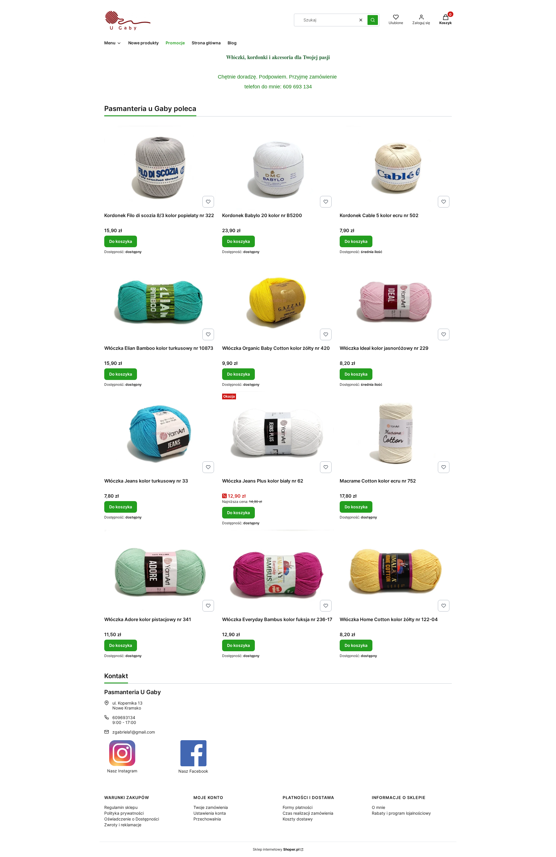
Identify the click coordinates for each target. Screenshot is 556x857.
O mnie (378, 807)
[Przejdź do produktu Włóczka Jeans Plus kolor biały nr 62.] (278, 433)
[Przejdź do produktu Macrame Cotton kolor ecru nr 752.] (396, 433)
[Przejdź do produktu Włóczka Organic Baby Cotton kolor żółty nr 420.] (278, 301)
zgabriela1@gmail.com (133, 731)
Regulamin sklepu (121, 807)
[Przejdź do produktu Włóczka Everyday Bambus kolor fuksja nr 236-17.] (278, 572)
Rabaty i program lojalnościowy (401, 813)
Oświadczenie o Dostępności (131, 818)
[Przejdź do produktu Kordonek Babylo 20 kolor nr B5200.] (278, 168)
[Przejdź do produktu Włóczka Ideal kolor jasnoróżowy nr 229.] (396, 301)
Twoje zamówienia (210, 807)
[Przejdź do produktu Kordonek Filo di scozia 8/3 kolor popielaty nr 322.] (160, 168)
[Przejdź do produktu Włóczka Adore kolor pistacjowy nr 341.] (160, 572)
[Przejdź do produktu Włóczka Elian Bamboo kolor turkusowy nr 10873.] (160, 301)
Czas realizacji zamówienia (308, 813)
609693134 (123, 717)
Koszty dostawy (298, 818)
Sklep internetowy (276, 849)
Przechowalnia (207, 818)
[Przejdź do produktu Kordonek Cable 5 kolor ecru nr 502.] (396, 168)
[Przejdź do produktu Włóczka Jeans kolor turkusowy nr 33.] (160, 433)
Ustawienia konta (209, 813)
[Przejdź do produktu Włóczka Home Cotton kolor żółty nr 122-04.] (396, 572)
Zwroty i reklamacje (122, 824)
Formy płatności (297, 807)
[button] (372, 20)
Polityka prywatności (124, 813)
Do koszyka (120, 241)
